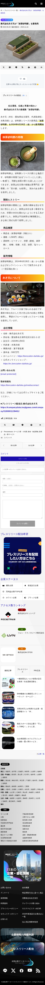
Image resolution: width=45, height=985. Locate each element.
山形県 (33, 771)
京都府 (14, 789)
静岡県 (14, 786)
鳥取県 (38, 792)
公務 (2, 817)
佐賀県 (18, 798)
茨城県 (41, 780)
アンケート (5, 893)
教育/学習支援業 (6, 829)
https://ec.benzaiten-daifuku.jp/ (17, 364)
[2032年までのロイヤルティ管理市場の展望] (33, 445)
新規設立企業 (33, 585)
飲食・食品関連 (33, 432)
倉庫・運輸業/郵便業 (29, 835)
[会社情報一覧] (22, 865)
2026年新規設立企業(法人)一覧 (32, 915)
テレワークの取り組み (31, 903)
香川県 (4, 795)
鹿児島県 (12, 801)
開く (24, 95)
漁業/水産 (25, 829)
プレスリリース (7, 20)
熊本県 (31, 798)
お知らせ (4, 919)
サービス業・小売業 (20, 432)
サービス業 (4, 814)
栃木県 (34, 780)
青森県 (8, 771)
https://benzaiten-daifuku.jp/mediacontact (20, 385)
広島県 (18, 792)
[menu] (41, 3)
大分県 (38, 798)
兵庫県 (20, 789)
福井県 (33, 774)
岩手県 (14, 771)
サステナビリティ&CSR (31, 909)
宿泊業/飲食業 (27, 823)
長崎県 (25, 798)
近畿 (2, 789)
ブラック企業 (33, 598)
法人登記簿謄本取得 (30, 922)
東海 (2, 786)
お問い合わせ (6, 888)
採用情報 (4, 898)
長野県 (4, 777)
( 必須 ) (7, 478)
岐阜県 (20, 786)
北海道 (3, 768)
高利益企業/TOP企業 (14, 592)
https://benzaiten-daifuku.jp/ (30, 356)
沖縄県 (19, 801)
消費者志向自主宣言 (30, 898)
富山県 (20, 774)
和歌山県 (40, 789)
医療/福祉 (4, 820)
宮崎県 (4, 801)
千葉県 (28, 780)
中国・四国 (4, 792)
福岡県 (12, 798)
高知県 (24, 795)
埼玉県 (22, 780)
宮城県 (20, 771)
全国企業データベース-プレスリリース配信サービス (17, 982)
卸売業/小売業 (27, 820)
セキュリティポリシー (9, 914)
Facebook (22, 971)
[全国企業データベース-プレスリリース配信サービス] (7, 4)
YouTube (31, 971)
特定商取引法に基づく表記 (32, 893)
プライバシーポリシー (9, 909)
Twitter (14, 971)
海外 (2, 804)
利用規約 (4, 903)
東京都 (8, 780)
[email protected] (8, 374)
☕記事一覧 (40, 754)
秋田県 (27, 771)
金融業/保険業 (27, 838)
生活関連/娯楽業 (6, 838)
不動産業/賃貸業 (27, 814)
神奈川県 (15, 780)
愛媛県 (17, 795)
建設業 (3, 826)
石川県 (26, 774)
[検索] (35, 3)
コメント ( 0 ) (22, 458)
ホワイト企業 (11, 598)
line (6, 971)
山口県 (12, 792)
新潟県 (14, 774)
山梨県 (39, 774)
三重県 (27, 786)
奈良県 (27, 789)
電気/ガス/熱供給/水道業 (9, 841)
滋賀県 (33, 789)
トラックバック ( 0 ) (22, 463)
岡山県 (25, 792)
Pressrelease (8, 432)
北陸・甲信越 (5, 774)
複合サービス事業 (7, 835)
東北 (2, 771)
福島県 (39, 771)
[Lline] (16, 67)
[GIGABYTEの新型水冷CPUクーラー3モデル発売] (11, 445)
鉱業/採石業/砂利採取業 (30, 841)
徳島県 (11, 795)
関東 (2, 780)
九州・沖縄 (4, 798)
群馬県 (4, 783)
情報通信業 (26, 826)
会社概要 (25, 888)
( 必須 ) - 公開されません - (14, 485)
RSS (39, 971)
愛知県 (8, 786)
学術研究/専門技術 (7, 823)
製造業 (24, 832)
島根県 (31, 792)
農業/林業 (4, 832)
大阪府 (8, 789)
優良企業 (9, 585)
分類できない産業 (28, 817)
